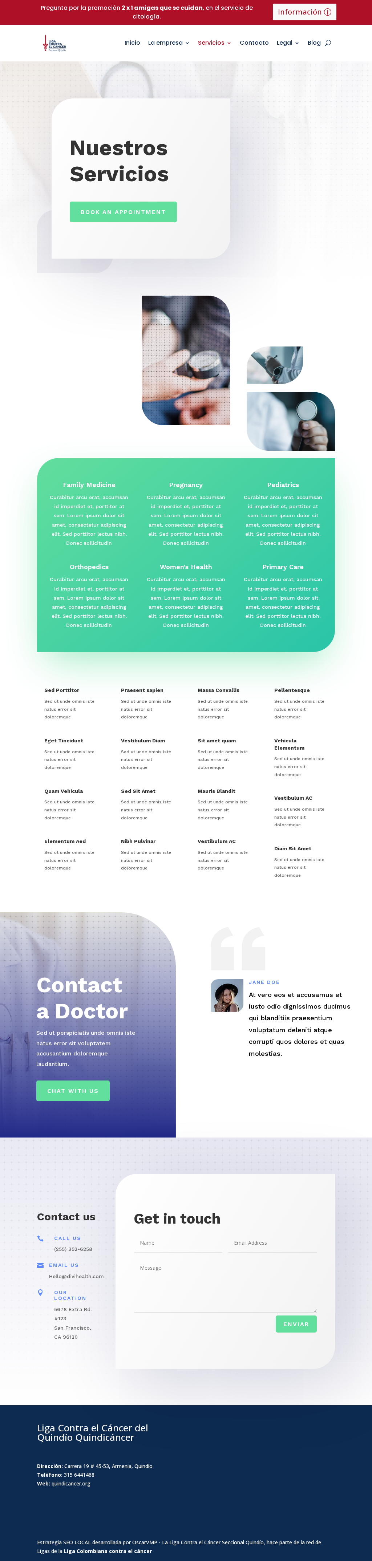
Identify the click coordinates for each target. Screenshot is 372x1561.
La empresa (165, 42)
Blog (314, 42)
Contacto (254, 42)
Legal (284, 42)
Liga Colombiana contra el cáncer (108, 1551)
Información (300, 12)
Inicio (132, 42)
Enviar (296, 1324)
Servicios (211, 42)
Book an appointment (123, 211)
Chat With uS (73, 1090)
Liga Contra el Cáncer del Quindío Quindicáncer (92, 1432)
